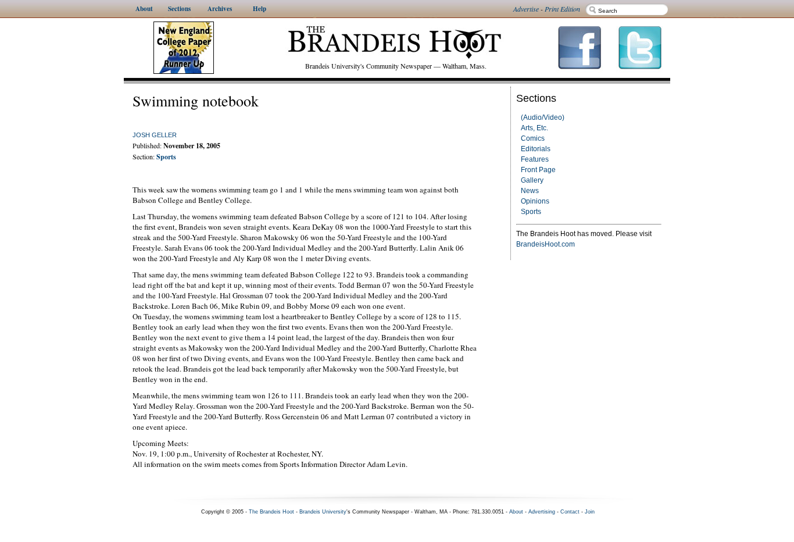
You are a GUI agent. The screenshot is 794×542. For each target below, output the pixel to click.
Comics (533, 138)
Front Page (538, 170)
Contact (570, 512)
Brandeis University (322, 512)
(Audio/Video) (542, 117)
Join (590, 512)
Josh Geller (155, 134)
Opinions (535, 201)
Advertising (541, 512)
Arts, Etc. (534, 128)
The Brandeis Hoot (271, 512)
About (516, 512)
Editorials (535, 149)
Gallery (532, 180)
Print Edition (562, 8)
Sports (531, 212)
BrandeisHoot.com (545, 244)
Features (535, 159)
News (530, 191)
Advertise (526, 8)
